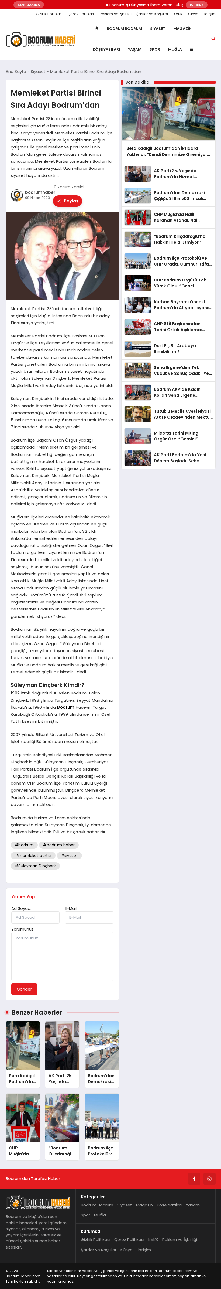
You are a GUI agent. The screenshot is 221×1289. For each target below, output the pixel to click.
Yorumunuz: (22, 929)
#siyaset (69, 855)
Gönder (24, 989)
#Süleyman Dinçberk (35, 866)
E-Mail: (71, 908)
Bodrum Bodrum (124, 28)
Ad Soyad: (21, 908)
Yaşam (134, 49)
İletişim (209, 14)
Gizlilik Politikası (49, 14)
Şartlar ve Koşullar (152, 14)
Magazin (182, 28)
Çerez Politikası (81, 14)
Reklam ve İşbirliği (116, 14)
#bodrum (24, 845)
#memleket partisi (33, 855)
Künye (193, 14)
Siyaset (157, 28)
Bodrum (65, 707)
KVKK (178, 14)
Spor (155, 49)
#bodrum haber (59, 845)
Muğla (175, 49)
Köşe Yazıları (106, 49)
